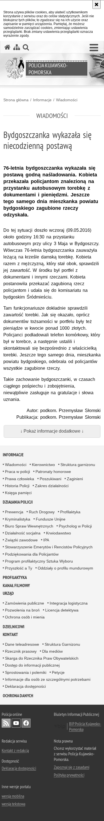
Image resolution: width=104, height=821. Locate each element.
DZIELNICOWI (13, 627)
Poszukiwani (50, 479)
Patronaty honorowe (53, 471)
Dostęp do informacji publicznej (32, 665)
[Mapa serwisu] (16, 47)
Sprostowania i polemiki (25, 672)
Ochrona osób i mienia (25, 617)
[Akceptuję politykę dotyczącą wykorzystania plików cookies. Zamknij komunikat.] (96, 4)
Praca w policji (17, 471)
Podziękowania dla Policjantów (32, 554)
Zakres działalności (52, 486)
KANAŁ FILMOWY (16, 585)
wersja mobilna (13, 796)
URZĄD (8, 593)
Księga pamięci (18, 492)
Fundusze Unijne (50, 519)
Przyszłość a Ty (18, 568)
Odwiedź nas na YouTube (16, 723)
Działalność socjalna (22, 533)
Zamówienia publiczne (24, 603)
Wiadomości (66, 100)
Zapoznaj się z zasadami (71, 767)
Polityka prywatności (69, 775)
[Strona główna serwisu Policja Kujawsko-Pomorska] (7, 47)
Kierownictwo (43, 464)
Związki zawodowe (21, 540)
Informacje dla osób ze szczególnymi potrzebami (47, 679)
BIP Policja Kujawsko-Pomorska (85, 726)
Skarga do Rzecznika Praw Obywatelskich (41, 658)
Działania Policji (18, 502)
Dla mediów (52, 651)
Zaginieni (75, 479)
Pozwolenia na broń (22, 610)
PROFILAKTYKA (15, 577)
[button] (94, 48)
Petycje (58, 672)
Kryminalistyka (17, 519)
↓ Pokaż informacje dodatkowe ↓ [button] (52, 431)
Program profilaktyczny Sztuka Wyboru (39, 561)
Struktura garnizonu (77, 464)
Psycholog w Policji (75, 526)
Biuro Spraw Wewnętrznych (29, 526)
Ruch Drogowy (42, 512)
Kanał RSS (6, 723)
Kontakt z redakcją (15, 750)
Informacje (42, 100)
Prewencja (14, 512)
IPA (46, 540)
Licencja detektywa (61, 610)
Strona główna (16, 100)
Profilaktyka (70, 512)
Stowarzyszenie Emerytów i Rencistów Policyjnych (49, 547)
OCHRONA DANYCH (18, 696)
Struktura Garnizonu (62, 644)
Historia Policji (17, 486)
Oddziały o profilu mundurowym (65, 568)
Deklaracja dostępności (25, 686)
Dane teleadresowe (22, 644)
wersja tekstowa (13, 804)
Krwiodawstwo (58, 533)
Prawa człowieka (19, 479)
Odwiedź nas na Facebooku (26, 723)
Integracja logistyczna (69, 603)
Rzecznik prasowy (21, 651)
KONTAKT (10, 634)
